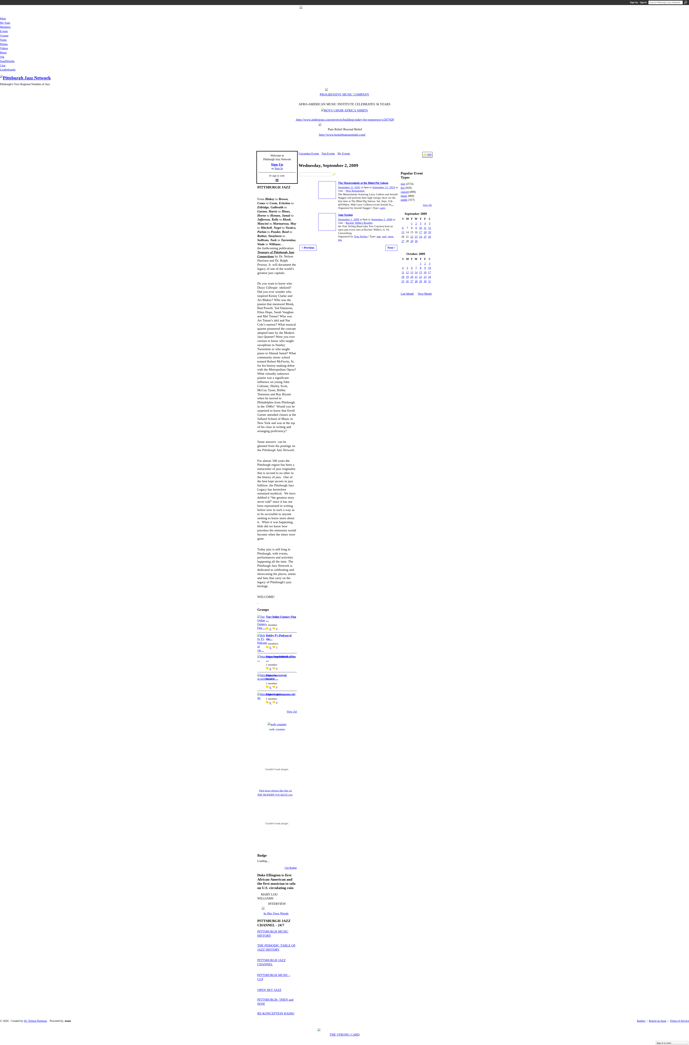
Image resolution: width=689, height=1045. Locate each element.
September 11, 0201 (349, 187)
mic (340, 239)
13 (402, 232)
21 (416, 276)
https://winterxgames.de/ (281, 694)
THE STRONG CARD (345, 1034)
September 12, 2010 (383, 187)
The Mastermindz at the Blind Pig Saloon (363, 182)
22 (411, 236)
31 (429, 281)
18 (425, 232)
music (404, 195)
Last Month (407, 293)
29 (411, 241)
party (383, 208)
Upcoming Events (309, 153)
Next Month (425, 293)
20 (411, 276)
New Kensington (355, 190)
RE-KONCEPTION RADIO (275, 1013)
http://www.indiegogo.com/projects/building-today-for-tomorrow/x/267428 (345, 119)
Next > (391, 247)
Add (429, 154)
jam (379, 236)
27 (402, 241)
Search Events (334, 174)
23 (416, 236)
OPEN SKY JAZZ (269, 990)
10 (420, 227)
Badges (641, 1020)
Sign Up (634, 2)
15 (420, 272)
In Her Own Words (276, 913)
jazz (403, 183)
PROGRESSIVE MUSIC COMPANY (344, 94)
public (404, 199)
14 (416, 272)
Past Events (328, 153)
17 (420, 232)
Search (685, 2)
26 (429, 236)
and (384, 236)
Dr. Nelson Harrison (35, 1020)
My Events (344, 153)
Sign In (643, 2)
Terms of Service (679, 1020)
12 (429, 227)
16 (425, 272)
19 (429, 232)
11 (425, 227)
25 (425, 236)
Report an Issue (657, 1020)
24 (420, 236)
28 (416, 281)
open (390, 236)
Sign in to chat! (664, 1043)
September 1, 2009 (348, 219)
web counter (277, 729)
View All (292, 711)
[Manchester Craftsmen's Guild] (257, 602)
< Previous (307, 247)
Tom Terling (361, 236)
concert (405, 191)
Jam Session (345, 214)
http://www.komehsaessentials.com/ (342, 134)
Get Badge (291, 867)
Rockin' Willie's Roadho (359, 222)
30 (416, 241)
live (403, 187)
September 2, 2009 (381, 219)
